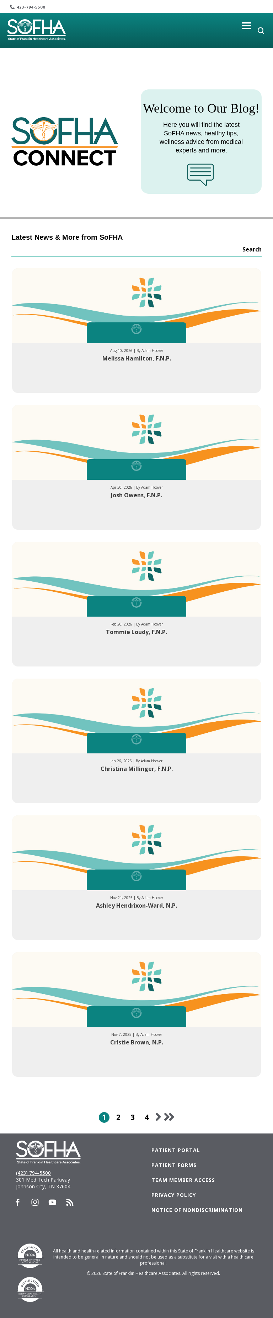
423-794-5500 (31, 7)
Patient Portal (175, 1150)
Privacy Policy (173, 1195)
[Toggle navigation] (247, 25)
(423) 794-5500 (33, 1172)
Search (252, 249)
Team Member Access (183, 1180)
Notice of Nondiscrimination (197, 1210)
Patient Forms (174, 1165)
